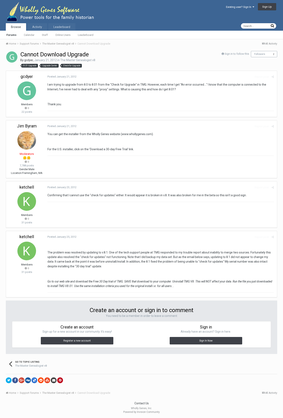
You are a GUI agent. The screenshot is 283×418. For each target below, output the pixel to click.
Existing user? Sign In (239, 6)
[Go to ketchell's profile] (26, 201)
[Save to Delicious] (34, 380)
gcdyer (28, 60)
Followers (259, 54)
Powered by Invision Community (141, 412)
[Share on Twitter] (9, 380)
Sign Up (267, 6)
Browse (16, 27)
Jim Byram (27, 126)
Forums (11, 34)
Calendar (29, 34)
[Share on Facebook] (15, 380)
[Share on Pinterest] (60, 380)
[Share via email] (54, 380)
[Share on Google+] (21, 380)
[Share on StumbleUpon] (47, 380)
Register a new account (77, 340)
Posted (61, 76)
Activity (37, 27)
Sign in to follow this (237, 53)
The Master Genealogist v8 (77, 60)
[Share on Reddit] (41, 380)
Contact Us (141, 403)
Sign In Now (206, 340)
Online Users (62, 34)
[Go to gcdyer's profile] (11, 57)
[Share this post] (273, 76)
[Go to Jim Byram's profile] (26, 140)
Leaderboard (85, 34)
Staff (45, 34)
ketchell (26, 187)
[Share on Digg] (28, 380)
